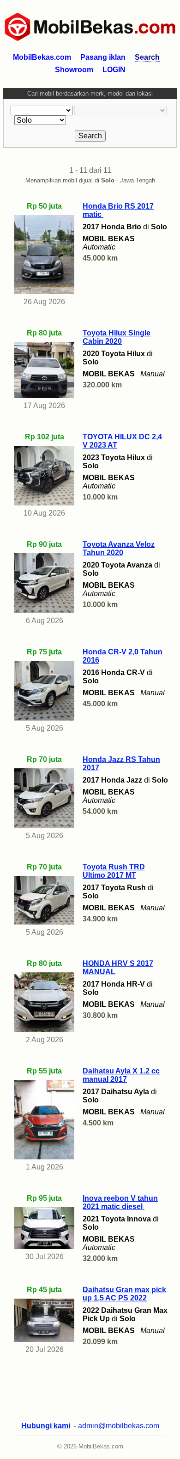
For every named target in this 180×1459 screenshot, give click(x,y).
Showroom (74, 70)
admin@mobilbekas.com (118, 1426)
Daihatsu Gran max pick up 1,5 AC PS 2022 (124, 1294)
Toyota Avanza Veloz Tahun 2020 (119, 548)
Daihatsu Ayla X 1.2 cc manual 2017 (121, 1075)
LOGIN (114, 70)
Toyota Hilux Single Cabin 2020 (116, 337)
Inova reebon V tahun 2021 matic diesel (120, 1202)
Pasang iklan (103, 57)
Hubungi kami (45, 1426)
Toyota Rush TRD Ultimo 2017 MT (114, 871)
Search (147, 57)
